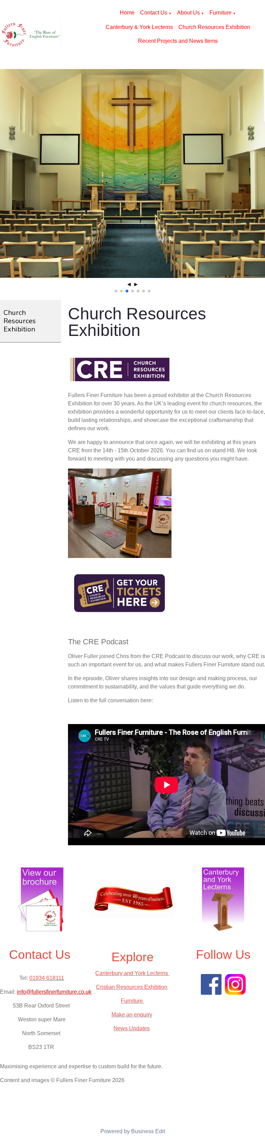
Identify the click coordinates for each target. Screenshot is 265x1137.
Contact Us (153, 13)
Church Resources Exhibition (214, 27)
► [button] (136, 284)
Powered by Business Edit (132, 1131)
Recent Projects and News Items (178, 41)
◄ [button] (129, 284)
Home (127, 13)
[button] (116, 291)
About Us (188, 13)
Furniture (220, 13)
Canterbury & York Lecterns (139, 27)
